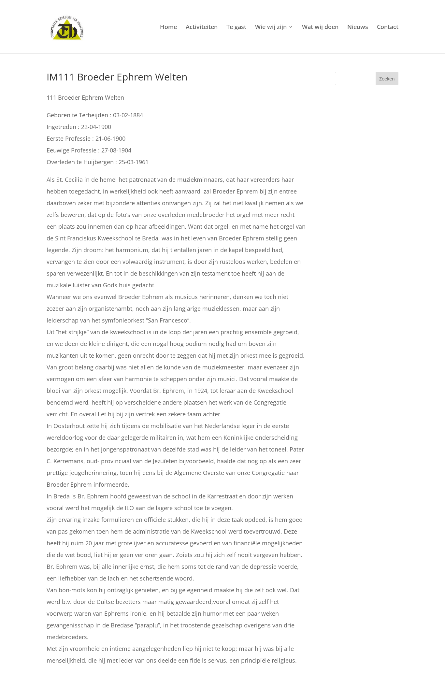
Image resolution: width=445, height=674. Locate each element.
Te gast (236, 27)
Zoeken (387, 79)
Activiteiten (202, 27)
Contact (387, 27)
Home (168, 27)
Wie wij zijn (271, 27)
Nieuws (357, 27)
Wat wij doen (320, 27)
